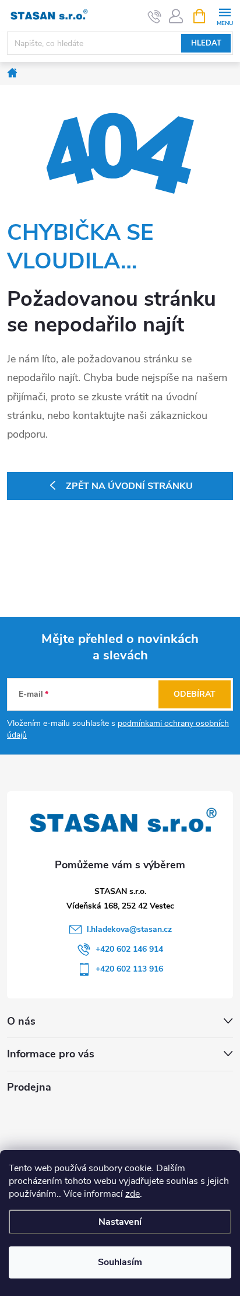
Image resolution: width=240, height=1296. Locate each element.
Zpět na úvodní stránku (129, 486)
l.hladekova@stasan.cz (129, 929)
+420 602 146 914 (129, 949)
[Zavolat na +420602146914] (154, 16)
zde (132, 1193)
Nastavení (120, 1221)
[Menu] (224, 15)
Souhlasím (120, 1262)
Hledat (206, 43)
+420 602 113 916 (129, 968)
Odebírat (195, 694)
